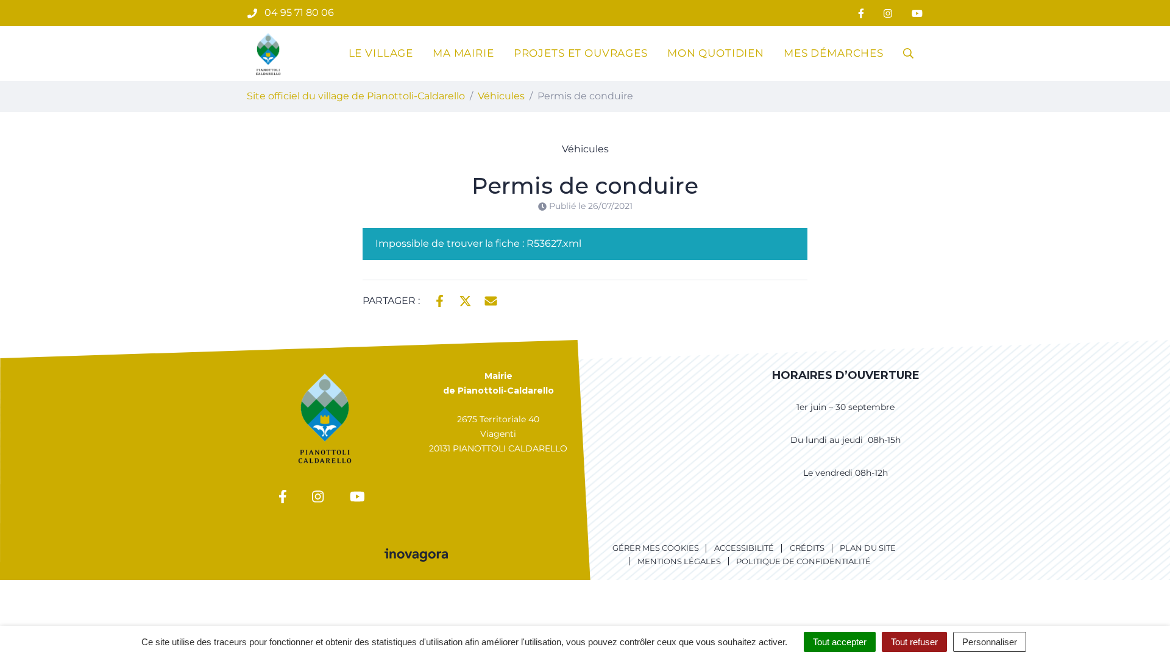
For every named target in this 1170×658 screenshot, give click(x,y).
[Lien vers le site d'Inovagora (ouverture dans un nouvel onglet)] (416, 554)
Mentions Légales (679, 561)
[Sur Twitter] (465, 299)
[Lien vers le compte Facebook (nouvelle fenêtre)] (861, 13)
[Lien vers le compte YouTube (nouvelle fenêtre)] (917, 13)
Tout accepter (840, 642)
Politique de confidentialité (803, 561)
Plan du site (868, 548)
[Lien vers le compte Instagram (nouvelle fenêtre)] (888, 13)
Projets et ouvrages (581, 53)
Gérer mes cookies (655, 548)
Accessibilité (744, 548)
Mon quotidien (715, 53)
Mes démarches (834, 53)
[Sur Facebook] (439, 299)
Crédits (807, 548)
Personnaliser (989, 642)
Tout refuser (914, 642)
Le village (381, 53)
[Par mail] (490, 299)
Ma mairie (463, 53)
